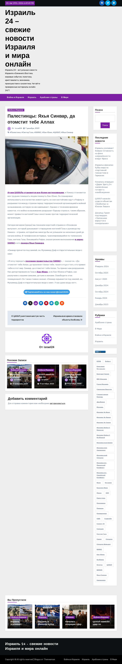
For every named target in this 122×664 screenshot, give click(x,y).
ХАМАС (99, 549)
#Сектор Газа (27, 132)
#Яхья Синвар (67, 132)
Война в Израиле (15, 97)
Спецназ (109, 539)
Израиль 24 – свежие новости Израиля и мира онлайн (20, 38)
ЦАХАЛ (109, 565)
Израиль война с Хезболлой (103, 436)
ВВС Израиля (102, 379)
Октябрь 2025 (101, 273)
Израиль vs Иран (103, 412)
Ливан (99, 493)
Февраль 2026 (102, 266)
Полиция (100, 508)
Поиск (99, 110)
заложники (101, 580)
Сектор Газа (102, 534)
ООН (107, 493)
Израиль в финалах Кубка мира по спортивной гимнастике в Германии (104, 170)
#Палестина (15, 132)
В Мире (65, 97)
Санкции (100, 529)
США (98, 518)
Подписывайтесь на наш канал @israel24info (47, 292)
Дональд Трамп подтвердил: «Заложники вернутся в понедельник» (102, 218)
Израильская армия (104, 443)
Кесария (108, 483)
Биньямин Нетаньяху (101, 368)
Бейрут (108, 361)
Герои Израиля (102, 384)
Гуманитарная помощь (102, 396)
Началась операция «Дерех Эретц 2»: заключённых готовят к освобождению (104, 187)
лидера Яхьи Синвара (32, 243)
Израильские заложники (102, 449)
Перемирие (101, 503)
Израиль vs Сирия (104, 422)
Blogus (37, 659)
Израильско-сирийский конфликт (102, 475)
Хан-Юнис (42, 272)
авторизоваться (57, 403)
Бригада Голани (103, 374)
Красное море (102, 488)
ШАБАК (99, 570)
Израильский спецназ (102, 457)
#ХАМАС (37, 132)
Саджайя (108, 518)
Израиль (32, 97)
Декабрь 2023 (101, 304)
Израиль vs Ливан (104, 417)
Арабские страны (49, 97)
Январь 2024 (101, 298)
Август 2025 (101, 279)
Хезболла (100, 560)
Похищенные (102, 513)
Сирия (99, 539)
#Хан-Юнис (47, 132)
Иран (99, 483)
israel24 (18, 128)
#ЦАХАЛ (56, 132)
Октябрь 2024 (101, 292)
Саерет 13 (100, 524)
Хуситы (99, 565)
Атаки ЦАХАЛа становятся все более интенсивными (36, 192)
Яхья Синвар (102, 575)
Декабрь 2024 (101, 285)
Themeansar (49, 659)
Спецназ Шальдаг (104, 544)
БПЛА (99, 361)
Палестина (101, 498)
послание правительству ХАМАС (43, 261)
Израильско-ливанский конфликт (102, 465)
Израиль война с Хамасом (103, 429)
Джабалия (101, 402)
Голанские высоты (104, 389)
